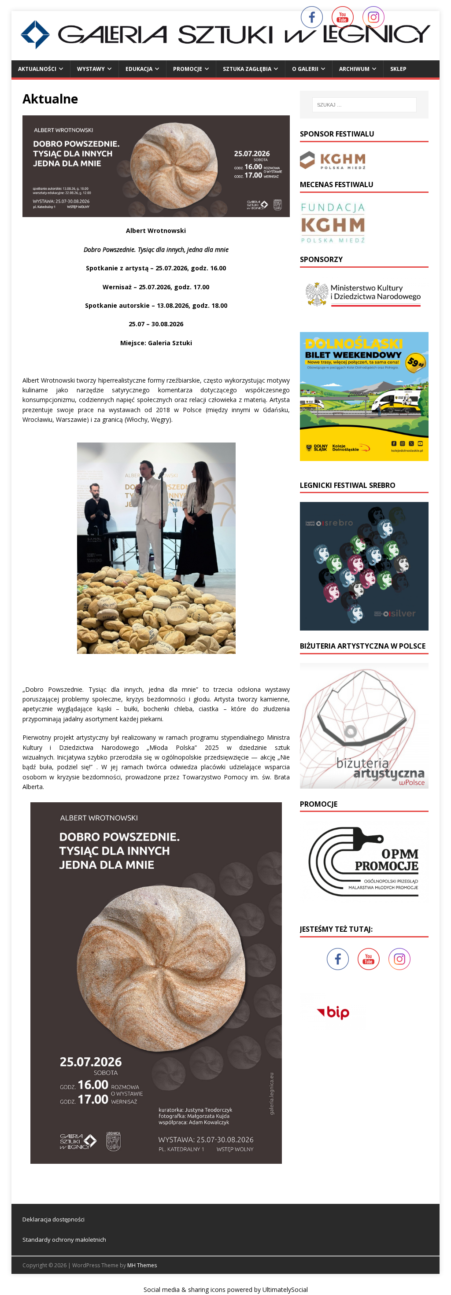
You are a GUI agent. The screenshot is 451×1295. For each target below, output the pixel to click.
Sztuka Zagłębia (247, 69)
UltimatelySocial (285, 1289)
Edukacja (139, 69)
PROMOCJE (187, 69)
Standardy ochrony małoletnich (64, 1239)
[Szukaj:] (364, 104)
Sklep (398, 69)
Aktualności (37, 69)
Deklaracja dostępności (53, 1219)
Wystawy (91, 69)
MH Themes (142, 1265)
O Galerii (305, 69)
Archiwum (354, 69)
